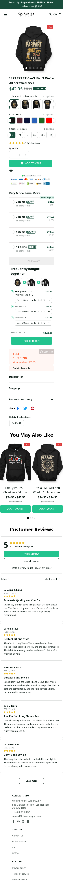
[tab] (26, 68)
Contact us (17, 835)
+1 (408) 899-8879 (21, 812)
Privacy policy (19, 867)
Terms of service (20, 873)
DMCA (15, 853)
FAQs (15, 847)
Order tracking (19, 841)
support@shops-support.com (26, 816)
